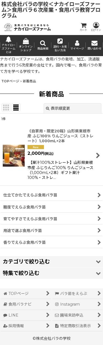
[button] (42, 45)
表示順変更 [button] (60, 108)
